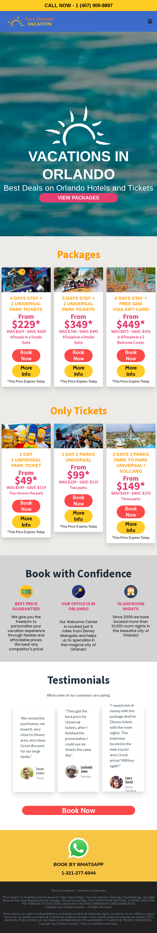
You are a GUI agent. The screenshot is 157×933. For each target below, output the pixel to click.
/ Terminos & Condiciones (90, 890)
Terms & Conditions (63, 890)
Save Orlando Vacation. (71, 907)
